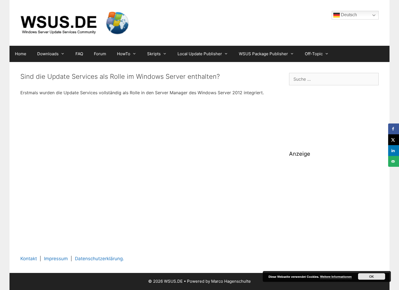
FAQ (79, 53)
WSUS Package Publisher (263, 53)
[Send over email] (393, 161)
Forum (100, 53)
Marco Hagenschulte (231, 281)
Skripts (154, 53)
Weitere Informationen (336, 277)
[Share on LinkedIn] (393, 150)
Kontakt (28, 258)
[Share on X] (393, 139)
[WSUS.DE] (74, 22)
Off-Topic (314, 53)
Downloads (48, 53)
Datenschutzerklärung (99, 258)
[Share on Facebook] (393, 128)
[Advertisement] (334, 200)
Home (20, 53)
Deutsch (348, 14)
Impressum (56, 258)
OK (371, 276)
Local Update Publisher (200, 53)
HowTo (123, 53)
